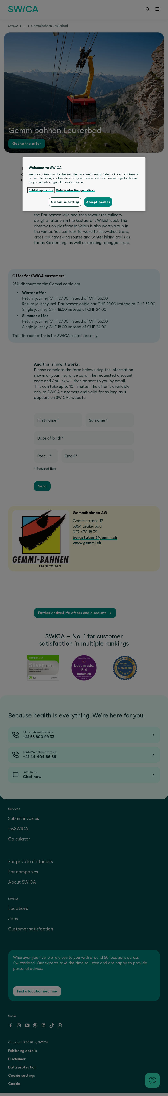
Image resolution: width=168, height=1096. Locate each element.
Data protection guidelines (75, 190)
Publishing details (41, 190)
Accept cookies (98, 202)
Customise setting (65, 202)
